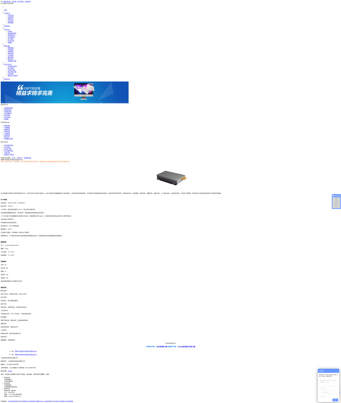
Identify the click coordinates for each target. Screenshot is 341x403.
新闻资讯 (7, 26)
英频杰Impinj (39, 401)
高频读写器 (11, 35)
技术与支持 (7, 64)
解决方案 (7, 46)
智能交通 (10, 53)
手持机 (10, 31)
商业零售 (10, 57)
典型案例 (10, 22)
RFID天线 (11, 40)
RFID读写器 (31, 401)
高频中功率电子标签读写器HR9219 (26, 354)
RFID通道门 (11, 37)
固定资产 (10, 59)
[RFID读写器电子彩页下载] (186, 346)
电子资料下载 (12, 72)
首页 (5, 10)
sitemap (10, 371)
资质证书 (10, 19)
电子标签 (10, 39)
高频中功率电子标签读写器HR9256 (26, 351)
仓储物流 (10, 50)
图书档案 (10, 48)
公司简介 (7, 13)
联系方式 (7, 79)
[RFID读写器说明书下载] (161, 346)
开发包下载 (11, 70)
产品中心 (7, 29)
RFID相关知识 (12, 66)
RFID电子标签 (12, 401)
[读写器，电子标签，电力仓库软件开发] (16, 1)
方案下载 (10, 73)
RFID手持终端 (22, 401)
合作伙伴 (10, 20)
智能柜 (10, 42)
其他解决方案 (12, 61)
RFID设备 (62, 401)
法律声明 (10, 17)
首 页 (13, 158)
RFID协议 (11, 68)
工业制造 (10, 55)
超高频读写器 (12, 33)
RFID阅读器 (69, 401)
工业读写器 (47, 401)
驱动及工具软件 (13, 75)
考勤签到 (10, 51)
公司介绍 (10, 15)
